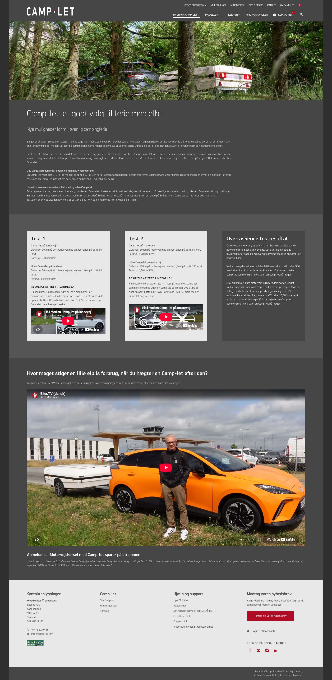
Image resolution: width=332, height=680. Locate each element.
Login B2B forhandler (264, 631)
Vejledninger (180, 605)
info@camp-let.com (42, 634)
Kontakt (104, 611)
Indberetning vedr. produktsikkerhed (193, 627)
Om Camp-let (107, 600)
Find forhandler (108, 605)
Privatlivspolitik (181, 616)
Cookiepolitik (180, 621)
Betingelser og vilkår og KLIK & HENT (194, 611)
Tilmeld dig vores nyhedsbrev (270, 616)
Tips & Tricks (180, 600)
